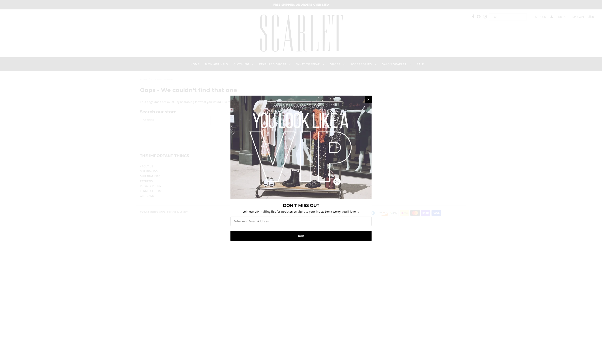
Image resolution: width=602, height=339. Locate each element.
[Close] (368, 99)
